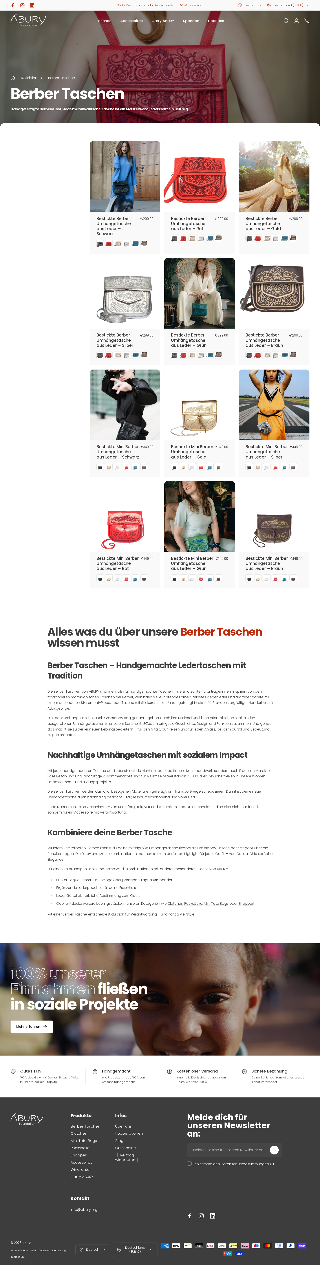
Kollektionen (31, 77)
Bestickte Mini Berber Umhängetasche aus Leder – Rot (118, 563)
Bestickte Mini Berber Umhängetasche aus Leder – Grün (192, 563)
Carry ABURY (82, 1177)
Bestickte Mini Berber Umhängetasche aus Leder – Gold (192, 452)
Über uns (123, 1126)
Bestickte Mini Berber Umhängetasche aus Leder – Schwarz (118, 452)
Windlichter (81, 1169)
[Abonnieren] (274, 1150)
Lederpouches (90, 887)
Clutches (175, 903)
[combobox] (250, 5)
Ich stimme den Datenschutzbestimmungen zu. (234, 1164)
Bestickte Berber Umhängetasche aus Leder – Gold (263, 224)
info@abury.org (84, 1209)
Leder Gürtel (66, 895)
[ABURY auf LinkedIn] (212, 1216)
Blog (119, 1141)
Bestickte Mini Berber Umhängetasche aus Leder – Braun (267, 563)
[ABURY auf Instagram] (201, 1216)
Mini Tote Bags (216, 903)
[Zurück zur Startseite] (13, 78)
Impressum (18, 1257)
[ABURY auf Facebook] (189, 1216)
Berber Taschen (85, 1126)
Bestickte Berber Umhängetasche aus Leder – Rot (188, 224)
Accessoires (81, 1162)
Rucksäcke (193, 903)
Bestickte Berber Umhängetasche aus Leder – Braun (264, 340)
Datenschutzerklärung (52, 1250)
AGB (33, 1250)
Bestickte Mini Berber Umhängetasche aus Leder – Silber (267, 452)
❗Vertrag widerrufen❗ (127, 1157)
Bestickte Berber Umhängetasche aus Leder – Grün (189, 340)
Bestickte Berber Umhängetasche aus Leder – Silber (115, 340)
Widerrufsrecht (20, 1250)
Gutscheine (125, 1148)
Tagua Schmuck (82, 879)
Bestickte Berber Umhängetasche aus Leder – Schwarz (114, 226)
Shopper (245, 903)
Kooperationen (129, 1133)
